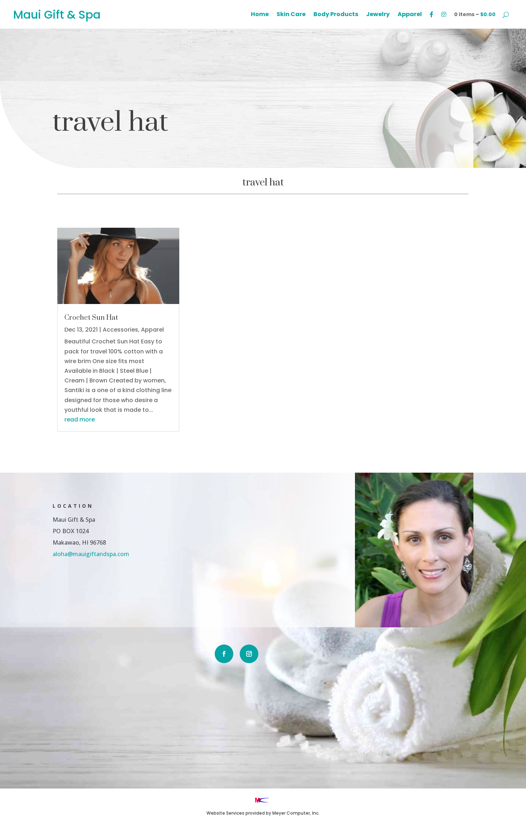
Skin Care (291, 15)
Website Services (225, 813)
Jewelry (378, 15)
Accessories (120, 329)
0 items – (475, 14)
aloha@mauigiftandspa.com (91, 554)
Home (260, 15)
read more (79, 419)
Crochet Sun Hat (91, 317)
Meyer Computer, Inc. (296, 813)
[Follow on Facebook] (224, 654)
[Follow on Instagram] (249, 654)
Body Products (335, 15)
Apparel (410, 15)
